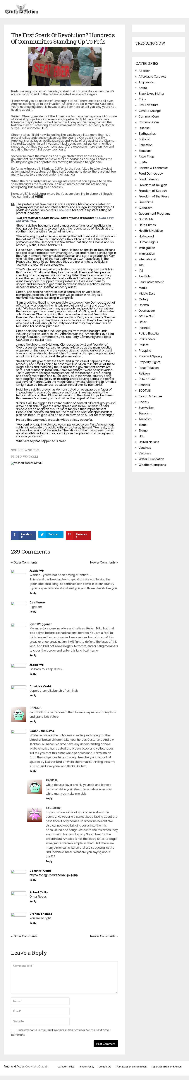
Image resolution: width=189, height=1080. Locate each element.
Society (144, 402)
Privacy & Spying (150, 356)
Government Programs (154, 213)
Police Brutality (149, 333)
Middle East (147, 293)
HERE (45, 128)
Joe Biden (145, 276)
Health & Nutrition (151, 230)
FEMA (143, 162)
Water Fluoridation (151, 459)
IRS (141, 270)
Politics (144, 345)
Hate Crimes (147, 225)
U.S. (141, 436)
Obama (144, 305)
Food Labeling (149, 179)
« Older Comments (24, 562)
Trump (143, 430)
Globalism (145, 208)
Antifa (143, 88)
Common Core (149, 116)
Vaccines (145, 447)
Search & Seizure (150, 396)
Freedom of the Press (154, 196)
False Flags (146, 156)
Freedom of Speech (153, 190)
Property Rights (149, 362)
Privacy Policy (86, 1066)
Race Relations (149, 368)
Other (142, 322)
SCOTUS (145, 390)
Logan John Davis (42, 731)
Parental (144, 328)
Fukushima (146, 202)
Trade (143, 425)
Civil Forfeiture (149, 105)
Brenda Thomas (41, 914)
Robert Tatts (39, 892)
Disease (144, 128)
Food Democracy (151, 173)
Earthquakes (147, 133)
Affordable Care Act (152, 76)
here (48, 340)
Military (143, 299)
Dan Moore (37, 602)
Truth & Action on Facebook (131, 1066)
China (142, 99)
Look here (64, 210)
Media (143, 288)
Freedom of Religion (153, 185)
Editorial (144, 139)
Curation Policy (65, 1066)
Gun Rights (146, 219)
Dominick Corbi (40, 686)
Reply (33, 593)
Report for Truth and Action (166, 1066)
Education (145, 145)
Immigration (147, 248)
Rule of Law (147, 379)
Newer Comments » (104, 562)
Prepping (145, 350)
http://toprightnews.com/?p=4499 (54, 875)
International (147, 259)
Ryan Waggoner (41, 624)
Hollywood (146, 236)
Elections (145, 151)
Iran (141, 265)
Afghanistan (147, 82)
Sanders (144, 385)
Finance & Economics (153, 168)
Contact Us (105, 1066)
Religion (144, 373)
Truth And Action (14, 1066)
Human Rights (148, 242)
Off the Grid (146, 316)
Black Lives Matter (151, 93)
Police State (147, 339)
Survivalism (146, 407)
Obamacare (147, 310)
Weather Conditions (152, 465)
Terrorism (145, 413)
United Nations (149, 442)
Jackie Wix (37, 570)
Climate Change (150, 111)
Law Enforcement (151, 282)
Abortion (144, 71)
